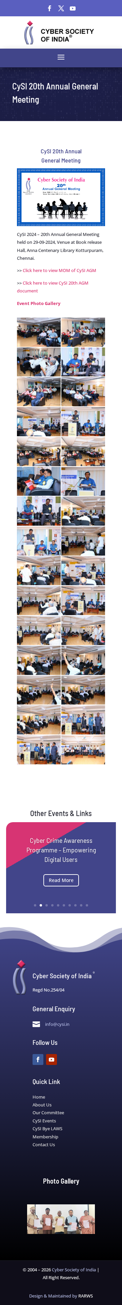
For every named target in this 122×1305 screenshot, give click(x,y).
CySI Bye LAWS (47, 1128)
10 (87, 905)
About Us (42, 1105)
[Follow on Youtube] (72, 8)
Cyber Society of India (74, 1270)
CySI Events (44, 1121)
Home (39, 1097)
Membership (45, 1137)
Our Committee (48, 1112)
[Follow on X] (61, 8)
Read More (61, 880)
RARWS (85, 1296)
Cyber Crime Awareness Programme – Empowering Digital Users (61, 849)
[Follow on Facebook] (49, 8)
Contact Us (44, 1144)
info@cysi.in (57, 1024)
